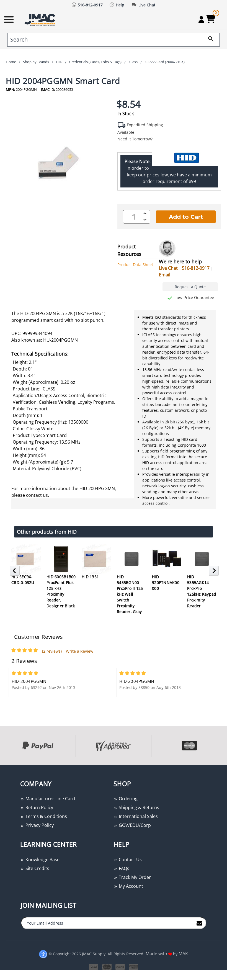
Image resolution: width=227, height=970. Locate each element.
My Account (130, 886)
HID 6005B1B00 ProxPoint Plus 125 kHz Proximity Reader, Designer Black (61, 591)
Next (214, 572)
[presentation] (0, 768)
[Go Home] (40, 19)
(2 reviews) (52, 651)
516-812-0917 (196, 268)
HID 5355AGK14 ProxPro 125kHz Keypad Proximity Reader (201, 591)
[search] (208, 39)
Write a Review (79, 651)
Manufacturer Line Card (49, 799)
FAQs (123, 868)
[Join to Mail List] (199, 923)
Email (164, 275)
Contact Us (130, 859)
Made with (157, 954)
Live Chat (168, 268)
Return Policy (38, 807)
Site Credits (36, 868)
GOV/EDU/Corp (134, 825)
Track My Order (134, 877)
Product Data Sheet (135, 264)
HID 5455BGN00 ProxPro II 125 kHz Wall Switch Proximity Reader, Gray (130, 594)
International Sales (138, 816)
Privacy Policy (39, 825)
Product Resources (129, 250)
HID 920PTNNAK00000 (165, 582)
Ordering (128, 799)
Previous (15, 572)
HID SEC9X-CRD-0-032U (22, 579)
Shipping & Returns (138, 807)
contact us (37, 495)
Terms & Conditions (45, 816)
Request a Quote (190, 286)
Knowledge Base (42, 859)
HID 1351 (90, 576)
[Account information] (201, 19)
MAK (183, 954)
